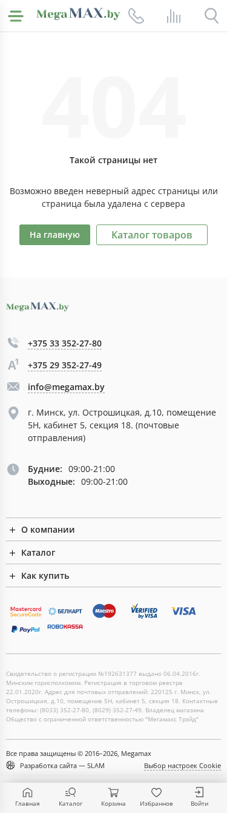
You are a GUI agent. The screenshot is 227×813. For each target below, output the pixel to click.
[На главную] (78, 14)
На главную (55, 234)
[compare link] (173, 15)
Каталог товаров (151, 234)
